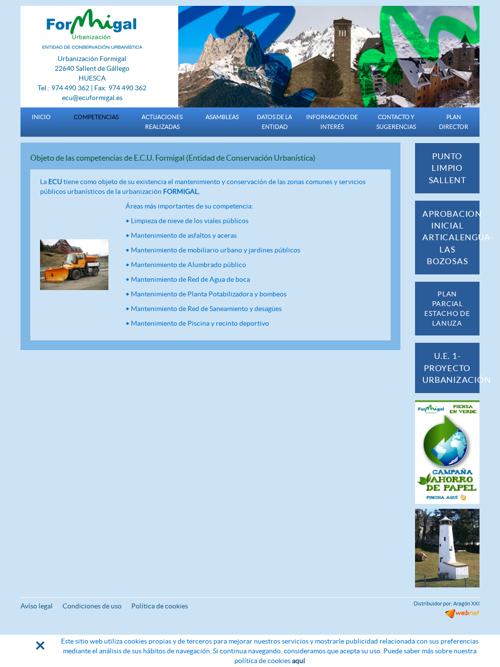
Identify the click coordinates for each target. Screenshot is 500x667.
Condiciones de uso (92, 606)
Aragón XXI (466, 603)
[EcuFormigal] (92, 29)
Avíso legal (37, 606)
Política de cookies (159, 606)
